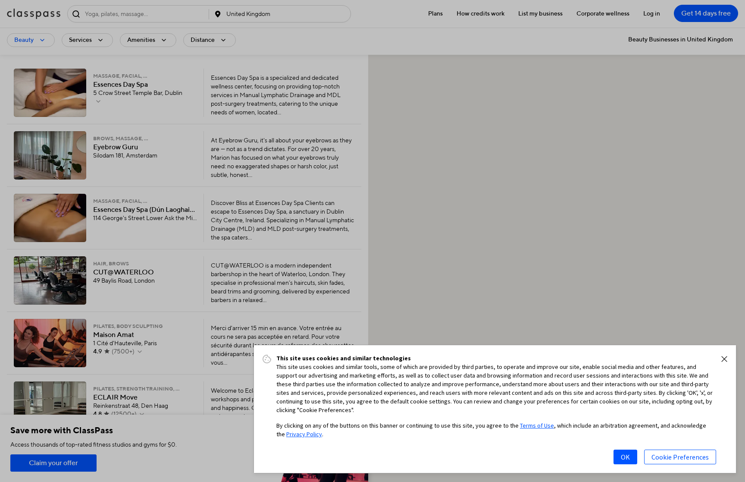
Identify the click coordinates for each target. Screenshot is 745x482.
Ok (625, 457)
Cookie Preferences (680, 457)
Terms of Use (537, 425)
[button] (724, 359)
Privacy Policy (304, 434)
